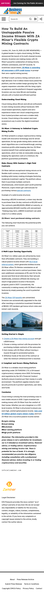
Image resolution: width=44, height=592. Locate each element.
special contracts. (24, 190)
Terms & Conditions (31, 584)
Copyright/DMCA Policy (11, 588)
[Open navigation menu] (4, 19)
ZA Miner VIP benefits (13, 298)
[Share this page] (40, 19)
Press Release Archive (25, 579)
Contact (39, 588)
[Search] (30, 19)
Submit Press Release (13, 584)
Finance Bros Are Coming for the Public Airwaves (22, 3)
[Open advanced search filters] (35, 19)
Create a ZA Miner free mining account (19, 339)
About (12, 579)
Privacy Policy (28, 588)
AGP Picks (5, 3)
